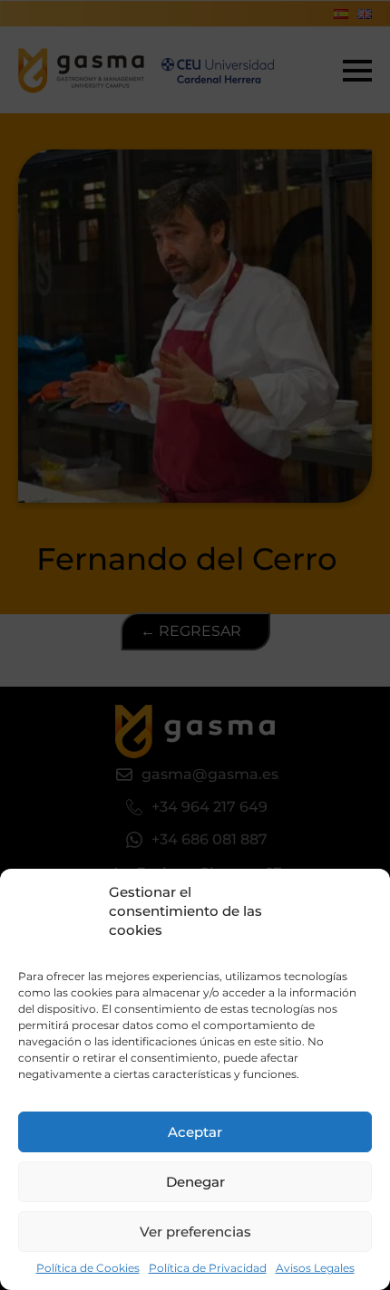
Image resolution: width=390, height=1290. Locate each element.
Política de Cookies (88, 1268)
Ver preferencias (195, 1231)
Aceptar (195, 1132)
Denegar (195, 1181)
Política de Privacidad (208, 1268)
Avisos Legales (315, 1268)
